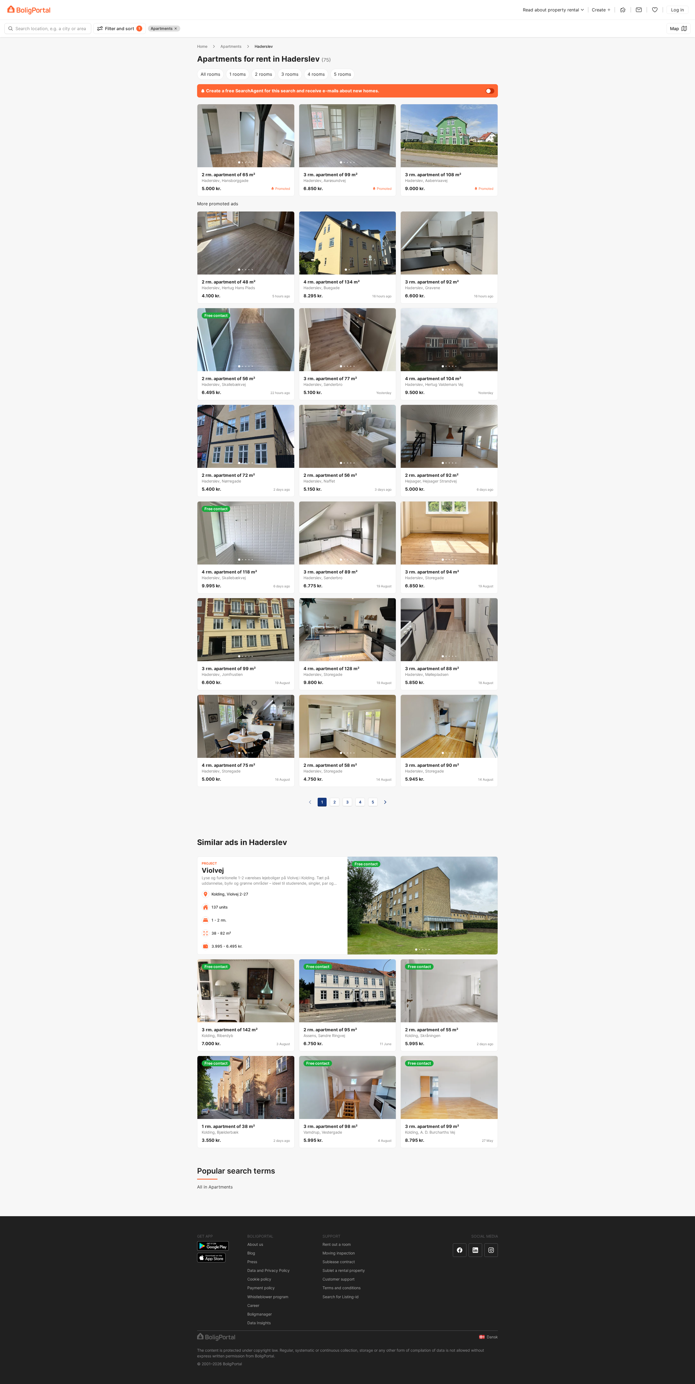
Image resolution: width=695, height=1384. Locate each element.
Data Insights (259, 1322)
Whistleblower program (267, 1296)
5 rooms (342, 74)
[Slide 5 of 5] (252, 162)
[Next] (385, 802)
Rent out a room (337, 1244)
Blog (251, 1253)
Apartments (231, 46)
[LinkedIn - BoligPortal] (475, 1250)
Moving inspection (339, 1253)
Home (202, 46)
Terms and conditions (342, 1287)
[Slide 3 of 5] (245, 162)
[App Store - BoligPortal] (211, 1257)
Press (252, 1261)
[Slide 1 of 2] (346, 269)
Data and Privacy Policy (268, 1270)
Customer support (339, 1279)
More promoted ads (217, 203)
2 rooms (263, 74)
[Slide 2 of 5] (242, 162)
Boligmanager (259, 1314)
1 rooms (237, 74)
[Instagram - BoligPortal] (491, 1250)
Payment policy (261, 1287)
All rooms (210, 74)
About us (255, 1244)
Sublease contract (339, 1261)
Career (253, 1305)
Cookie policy (259, 1279)
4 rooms (316, 74)
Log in (677, 9)
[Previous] (310, 802)
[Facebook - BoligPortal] (459, 1250)
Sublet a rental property (344, 1270)
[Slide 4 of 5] (249, 162)
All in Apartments (215, 1187)
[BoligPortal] (28, 9)
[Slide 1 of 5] (239, 162)
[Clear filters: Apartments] (176, 28)
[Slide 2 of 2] (349, 269)
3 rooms (289, 74)
